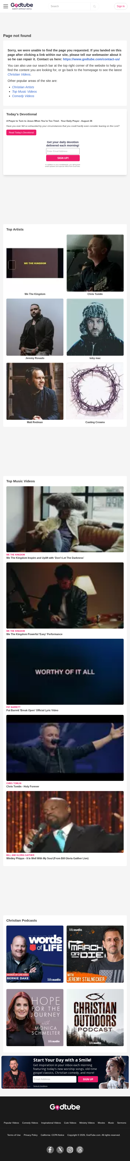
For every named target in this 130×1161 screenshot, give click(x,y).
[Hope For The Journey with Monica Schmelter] (34, 1017)
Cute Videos (70, 1122)
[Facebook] (50, 1149)
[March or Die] (95, 954)
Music (111, 1122)
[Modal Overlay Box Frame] (63, 154)
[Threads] (79, 1149)
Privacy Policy (31, 1135)
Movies (101, 1122)
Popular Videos (11, 1122)
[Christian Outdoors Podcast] (95, 1017)
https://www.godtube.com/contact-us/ (91, 59)
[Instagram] (70, 1149)
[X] (60, 1149)
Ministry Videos (87, 1122)
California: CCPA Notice (52, 1135)
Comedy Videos (30, 1122)
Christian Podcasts (21, 920)
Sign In (121, 6)
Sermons (121, 1122)
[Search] (94, 6)
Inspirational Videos (51, 1122)
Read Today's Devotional (21, 132)
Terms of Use (14, 1135)
